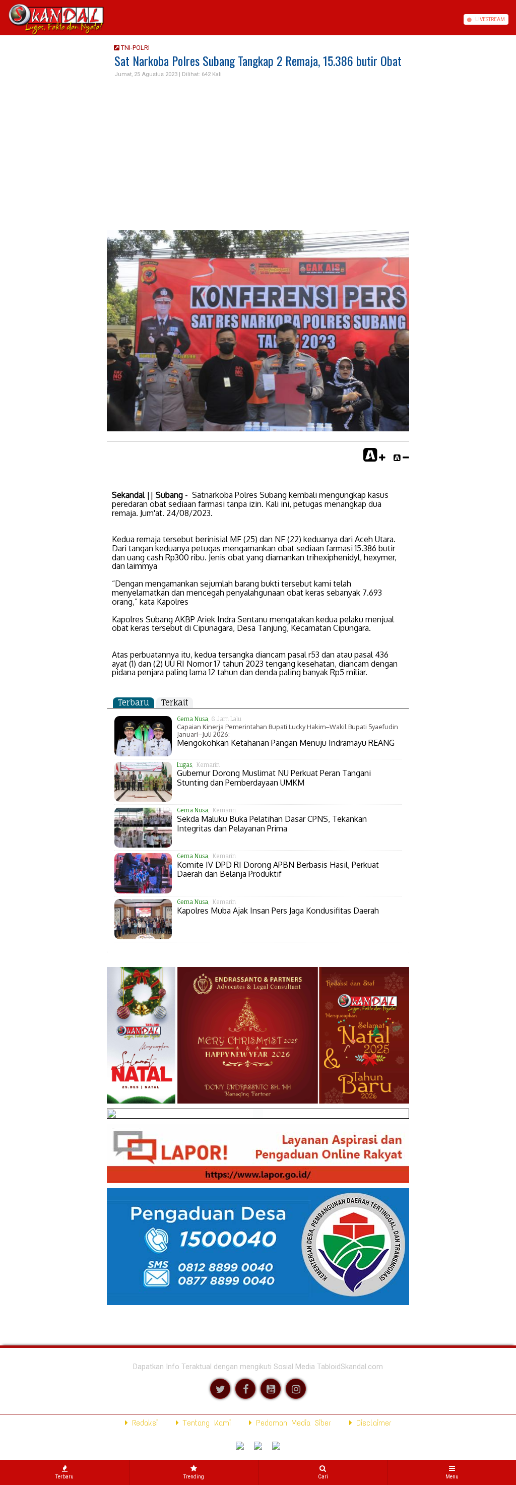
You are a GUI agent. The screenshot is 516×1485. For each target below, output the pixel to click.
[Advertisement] (258, 154)
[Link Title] (3, 19)
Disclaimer (372, 1423)
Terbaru (133, 702)
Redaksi (143, 1423)
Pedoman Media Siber (291, 1423)
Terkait (174, 702)
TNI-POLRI (134, 47)
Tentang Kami (205, 1423)
